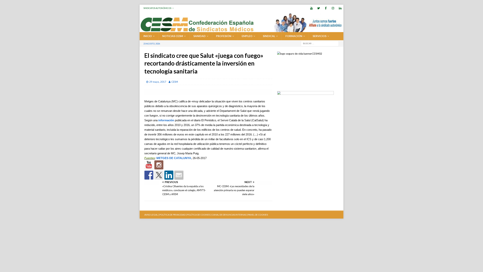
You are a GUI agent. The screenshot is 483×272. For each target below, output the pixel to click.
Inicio (147, 36)
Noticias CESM (172, 36)
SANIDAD (199, 36)
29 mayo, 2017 (157, 81)
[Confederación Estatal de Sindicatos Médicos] (241, 30)
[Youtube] (311, 8)
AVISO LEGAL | (151, 214)
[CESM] (158, 164)
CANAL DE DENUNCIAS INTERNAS (228, 214)
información (166, 120)
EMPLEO (247, 36)
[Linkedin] (340, 8)
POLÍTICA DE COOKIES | (199, 214)
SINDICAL (269, 36)
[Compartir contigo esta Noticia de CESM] (178, 175)
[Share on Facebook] (148, 175)
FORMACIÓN (293, 36)
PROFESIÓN (223, 36)
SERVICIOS (319, 36)
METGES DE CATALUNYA (173, 158)
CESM (174, 81)
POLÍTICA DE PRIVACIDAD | (173, 214)
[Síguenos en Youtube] (148, 164)
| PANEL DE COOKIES (257, 214)
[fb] (325, 8)
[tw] (318, 8)
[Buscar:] (320, 43)
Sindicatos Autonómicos (157, 8)
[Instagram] (333, 8)
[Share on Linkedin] (168, 175)
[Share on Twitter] (158, 175)
